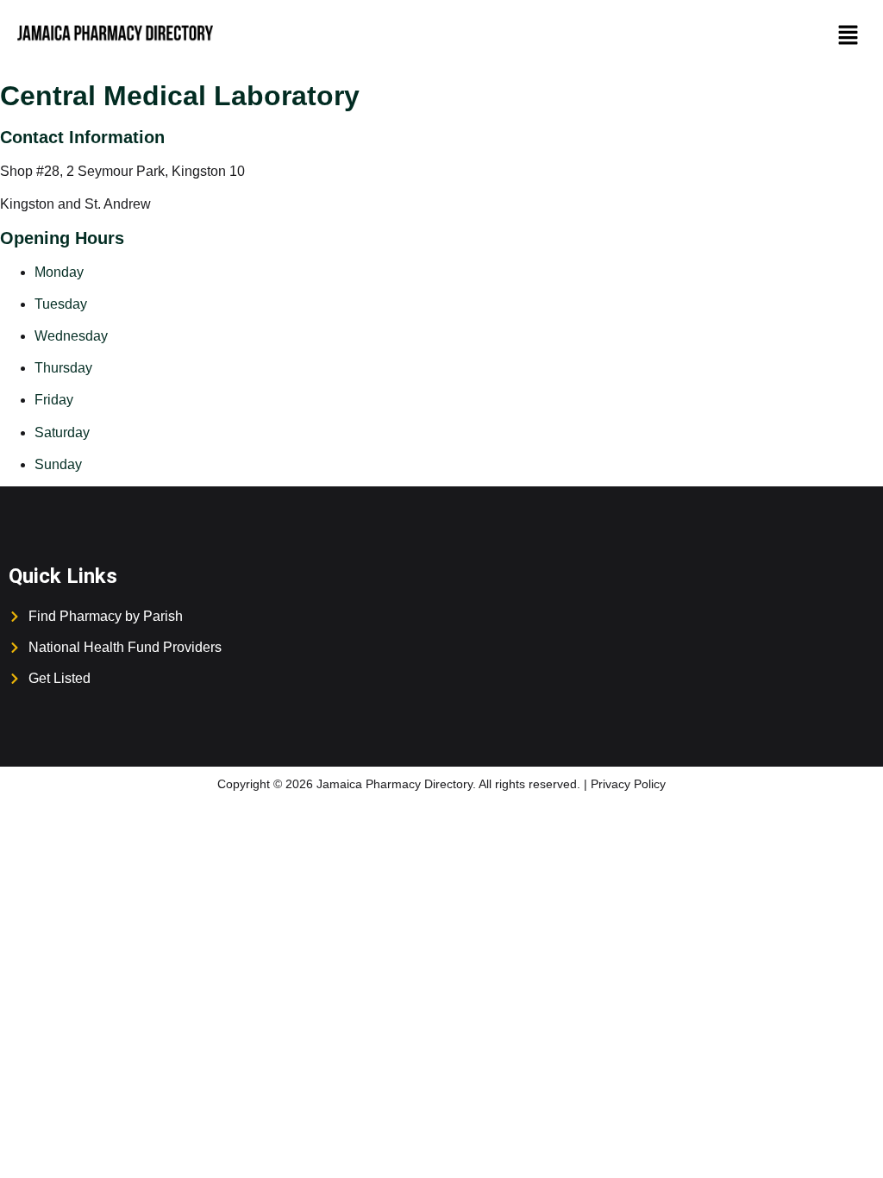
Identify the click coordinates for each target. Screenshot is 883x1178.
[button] (848, 36)
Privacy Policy (628, 784)
